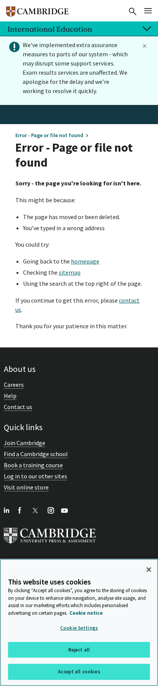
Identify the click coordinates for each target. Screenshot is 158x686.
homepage (85, 261)
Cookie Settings (79, 628)
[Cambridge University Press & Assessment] (50, 545)
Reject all (79, 650)
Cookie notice (86, 613)
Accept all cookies (79, 671)
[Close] (148, 569)
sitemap (70, 272)
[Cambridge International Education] (37, 8)
